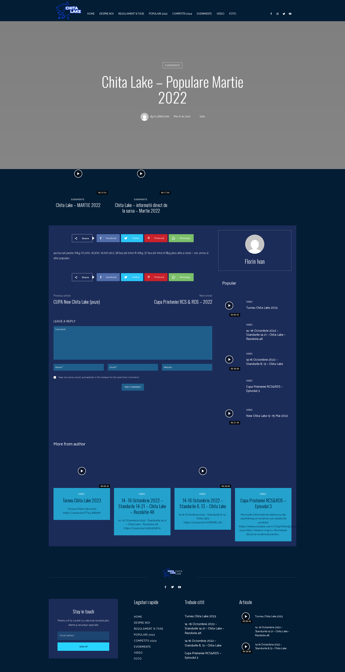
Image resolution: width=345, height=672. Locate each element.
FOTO (138, 659)
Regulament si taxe (148, 629)
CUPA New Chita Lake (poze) (77, 301)
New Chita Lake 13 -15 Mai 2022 (267, 416)
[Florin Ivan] (146, 117)
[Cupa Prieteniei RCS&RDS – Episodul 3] (229, 386)
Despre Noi (142, 623)
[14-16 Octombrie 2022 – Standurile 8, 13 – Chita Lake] (229, 359)
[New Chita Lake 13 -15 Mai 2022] (229, 413)
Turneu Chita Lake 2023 (262, 308)
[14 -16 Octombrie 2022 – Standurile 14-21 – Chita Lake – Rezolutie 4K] (229, 332)
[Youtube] (290, 14)
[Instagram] (277, 14)
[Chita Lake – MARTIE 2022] (78, 173)
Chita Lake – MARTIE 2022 (78, 204)
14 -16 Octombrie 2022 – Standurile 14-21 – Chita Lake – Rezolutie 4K (266, 335)
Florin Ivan (161, 116)
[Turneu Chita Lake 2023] (229, 305)
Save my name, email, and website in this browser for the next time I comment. (98, 377)
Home (138, 617)
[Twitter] (284, 14)
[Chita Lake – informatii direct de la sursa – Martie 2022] (141, 173)
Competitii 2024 (145, 641)
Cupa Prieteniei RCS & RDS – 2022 (183, 301)
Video (249, 302)
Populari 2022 (144, 635)
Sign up (83, 647)
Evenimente (172, 65)
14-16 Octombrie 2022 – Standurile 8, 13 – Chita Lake (264, 362)
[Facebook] (271, 14)
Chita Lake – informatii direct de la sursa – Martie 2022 (141, 207)
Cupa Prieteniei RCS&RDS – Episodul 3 (264, 389)
